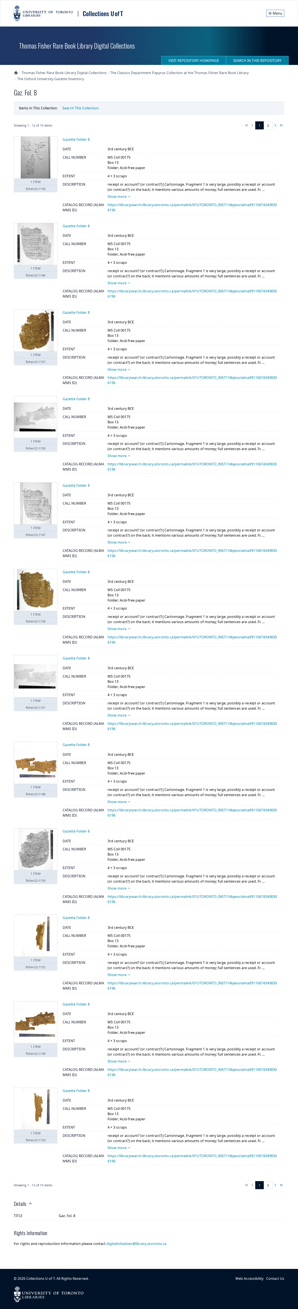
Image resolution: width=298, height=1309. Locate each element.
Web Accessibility (249, 1278)
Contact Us (275, 1278)
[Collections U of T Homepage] (16, 73)
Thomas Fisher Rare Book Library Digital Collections (64, 72)
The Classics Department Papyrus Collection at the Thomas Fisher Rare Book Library (179, 72)
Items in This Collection (38, 108)
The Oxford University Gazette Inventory (50, 78)
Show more (117, 196)
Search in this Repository (257, 60)
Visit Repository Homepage (193, 60)
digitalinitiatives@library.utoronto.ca (136, 1243)
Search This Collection (80, 108)
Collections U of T (40, 1278)
